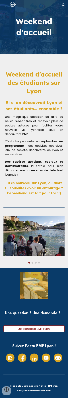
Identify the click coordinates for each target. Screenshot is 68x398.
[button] (4, 5)
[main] (34, 26)
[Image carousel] (34, 239)
